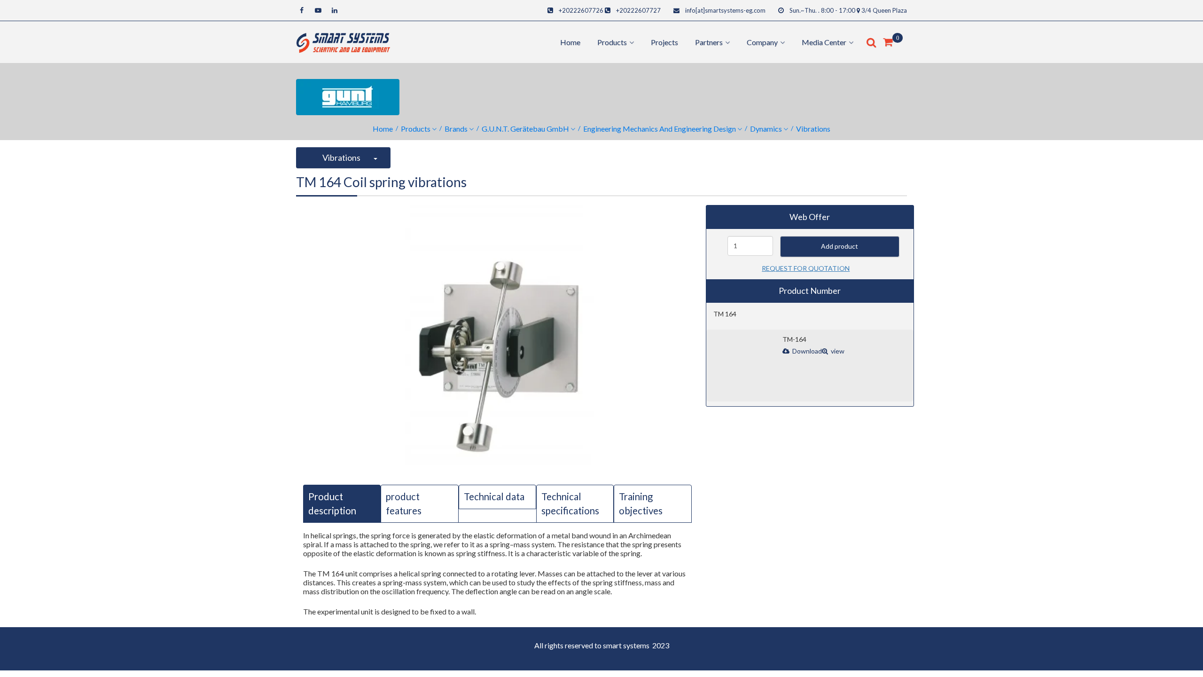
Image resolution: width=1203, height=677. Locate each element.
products (612, 42)
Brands (456, 128)
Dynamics (766, 128)
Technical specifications (570, 503)
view (836, 351)
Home (570, 42)
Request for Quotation (806, 268)
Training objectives (641, 503)
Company (762, 42)
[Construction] (343, 41)
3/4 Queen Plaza (884, 10)
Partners (709, 42)
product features (404, 503)
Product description (332, 503)
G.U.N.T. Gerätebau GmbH (525, 128)
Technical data (494, 496)
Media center (824, 42)
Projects (664, 42)
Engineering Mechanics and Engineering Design (659, 128)
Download (806, 351)
